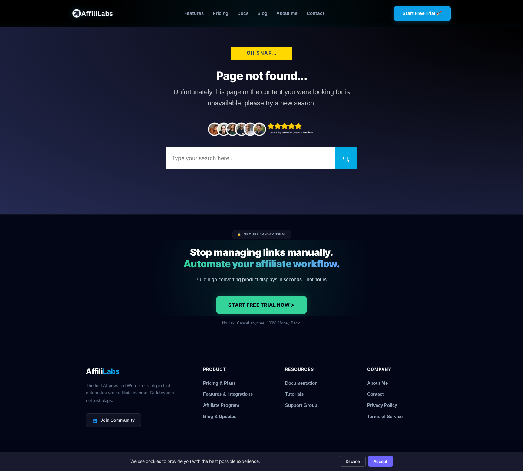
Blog (262, 13)
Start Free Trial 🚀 (422, 13)
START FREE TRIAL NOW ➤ (261, 305)
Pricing (220, 13)
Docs (242, 13)
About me (287, 13)
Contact (315, 13)
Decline (353, 461)
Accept (380, 461)
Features (194, 13)
